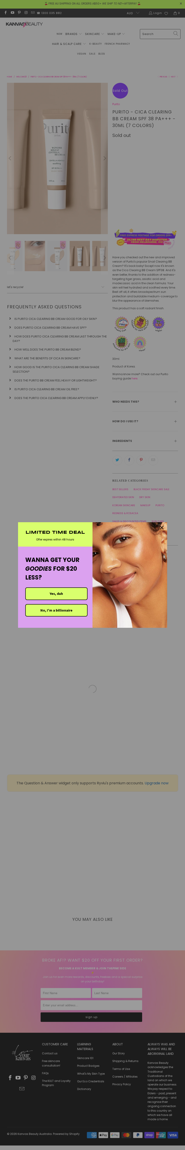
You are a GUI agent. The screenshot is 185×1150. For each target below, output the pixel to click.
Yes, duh (56, 593)
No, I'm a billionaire (56, 610)
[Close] (161, 527)
